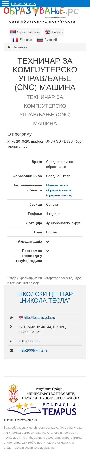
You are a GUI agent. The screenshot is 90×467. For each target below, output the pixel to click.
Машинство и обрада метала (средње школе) (59, 189)
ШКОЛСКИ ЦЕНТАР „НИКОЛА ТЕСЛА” (45, 296)
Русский (50, 39)
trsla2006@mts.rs (34, 350)
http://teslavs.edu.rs (39, 317)
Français (26, 39)
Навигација (23, 3)
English (57, 32)
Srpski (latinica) (28, 32)
